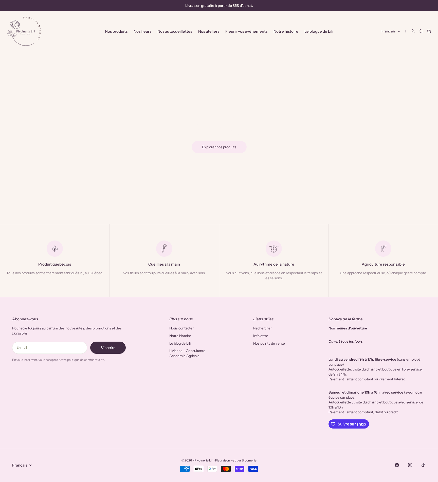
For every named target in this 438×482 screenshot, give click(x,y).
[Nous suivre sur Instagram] (410, 465)
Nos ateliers (208, 31)
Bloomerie (249, 460)
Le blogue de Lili (318, 31)
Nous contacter (181, 328)
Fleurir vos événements (246, 31)
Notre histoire (285, 31)
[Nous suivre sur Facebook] (396, 465)
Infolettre (260, 335)
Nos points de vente (269, 343)
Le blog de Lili (180, 343)
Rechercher (262, 328)
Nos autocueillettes (174, 31)
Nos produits (116, 31)
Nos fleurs (142, 31)
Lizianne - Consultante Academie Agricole (187, 353)
